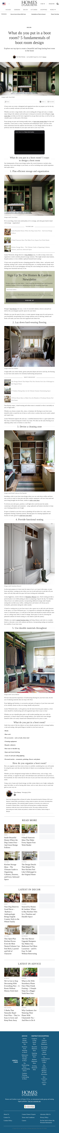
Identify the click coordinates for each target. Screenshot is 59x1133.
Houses (8, 9)
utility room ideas (34, 500)
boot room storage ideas (40, 121)
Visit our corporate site (34, 1101)
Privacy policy (44, 1117)
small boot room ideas (25, 515)
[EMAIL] (15, 795)
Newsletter (51, 101)
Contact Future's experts (29, 1114)
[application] (29, 142)
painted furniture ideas (22, 620)
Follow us (44, 101)
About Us (6, 1114)
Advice (44, 57)
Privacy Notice (41, 294)
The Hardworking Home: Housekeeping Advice (26, 1066)
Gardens (17, 9)
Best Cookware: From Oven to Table (44, 1080)
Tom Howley (13, 309)
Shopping (43, 9)
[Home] (3, 9)
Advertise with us (45, 1114)
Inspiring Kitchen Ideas (34, 1055)
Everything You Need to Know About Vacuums (44, 1050)
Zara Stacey (21, 57)
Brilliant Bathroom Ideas (34, 1061)
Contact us (7, 1117)
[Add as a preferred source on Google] (29, 1106)
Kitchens (34, 9)
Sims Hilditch (29, 255)
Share (8, 101)
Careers (24, 1120)
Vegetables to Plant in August (38, 14)
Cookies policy (8, 1120)
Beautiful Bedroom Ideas (34, 1048)
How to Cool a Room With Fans (18, 14)
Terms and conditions (28, 1117)
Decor (25, 9)
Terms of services (21, 294)
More (52, 9)
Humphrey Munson (31, 597)
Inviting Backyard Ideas (34, 1067)
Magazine (51, 3)
